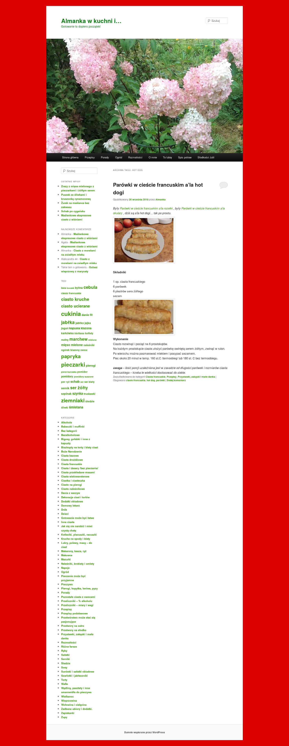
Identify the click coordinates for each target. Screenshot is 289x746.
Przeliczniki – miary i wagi (77, 605)
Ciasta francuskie (156, 376)
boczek (70, 287)
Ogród (118, 157)
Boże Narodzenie (71, 451)
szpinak (66, 393)
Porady (105, 157)
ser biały (89, 382)
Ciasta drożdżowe (72, 460)
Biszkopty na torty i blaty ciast (79, 447)
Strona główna (70, 157)
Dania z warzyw (70, 493)
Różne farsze (69, 646)
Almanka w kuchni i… (91, 20)
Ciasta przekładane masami (78, 472)
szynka (77, 393)
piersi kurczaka (68, 371)
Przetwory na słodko (73, 630)
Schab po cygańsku (73, 211)
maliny (65, 339)
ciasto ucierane (75, 306)
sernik (65, 388)
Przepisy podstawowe (74, 613)
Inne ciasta (67, 522)
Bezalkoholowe (70, 435)
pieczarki (73, 364)
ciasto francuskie (135, 380)
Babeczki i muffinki (73, 426)
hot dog (151, 380)
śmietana (76, 407)
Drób (64, 509)
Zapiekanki (67, 713)
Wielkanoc (67, 696)
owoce (83, 350)
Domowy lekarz (70, 505)
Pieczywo (67, 584)
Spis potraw (184, 157)
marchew (78, 339)
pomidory (67, 376)
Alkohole (66, 422)
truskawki (89, 393)
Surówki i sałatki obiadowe (77, 671)
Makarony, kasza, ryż (74, 551)
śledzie (90, 401)
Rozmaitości (135, 157)
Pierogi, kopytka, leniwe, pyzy (79, 588)
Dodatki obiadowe (72, 501)
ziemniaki (73, 400)
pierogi (91, 365)
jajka (88, 323)
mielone (92, 339)
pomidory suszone (83, 376)
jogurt (64, 328)
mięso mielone (72, 344)
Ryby (64, 650)
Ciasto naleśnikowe (73, 489)
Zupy (64, 717)
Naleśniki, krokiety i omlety (77, 563)
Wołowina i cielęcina (74, 705)
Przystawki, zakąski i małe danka (196, 376)
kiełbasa (79, 333)
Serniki (65, 659)
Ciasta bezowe (70, 455)
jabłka (68, 322)
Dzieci (65, 514)
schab (75, 381)
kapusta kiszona (80, 328)
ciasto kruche (75, 299)
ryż (68, 382)
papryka (71, 356)
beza (63, 288)
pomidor (82, 371)
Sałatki (65, 655)
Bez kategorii (69, 431)
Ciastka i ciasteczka (73, 480)
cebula (90, 287)
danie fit (87, 315)
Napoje (65, 568)
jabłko (79, 323)
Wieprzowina (69, 700)
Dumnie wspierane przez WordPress (144, 732)
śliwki (64, 407)
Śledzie (65, 663)
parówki (160, 380)
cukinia (71, 313)
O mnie (153, 157)
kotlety (89, 333)
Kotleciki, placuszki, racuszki (79, 534)
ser (82, 381)
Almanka (161, 199)
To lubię (167, 157)
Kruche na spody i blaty (75, 538)
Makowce (66, 555)
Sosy (64, 667)
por (63, 382)
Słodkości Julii (206, 157)
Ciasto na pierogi (71, 484)
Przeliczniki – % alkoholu (76, 601)
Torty (64, 680)
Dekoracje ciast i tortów (75, 497)
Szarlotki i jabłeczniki (74, 675)
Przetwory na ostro (72, 626)
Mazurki (66, 559)
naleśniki (89, 345)
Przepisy (90, 157)
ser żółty (79, 387)
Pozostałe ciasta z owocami (78, 597)
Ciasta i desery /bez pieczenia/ (79, 468)
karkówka (67, 333)
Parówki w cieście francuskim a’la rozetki (146, 208)
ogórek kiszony (70, 350)
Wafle (64, 684)
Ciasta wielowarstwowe (75, 476)
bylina (79, 288)
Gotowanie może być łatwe (77, 518)
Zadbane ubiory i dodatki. (76, 709)
